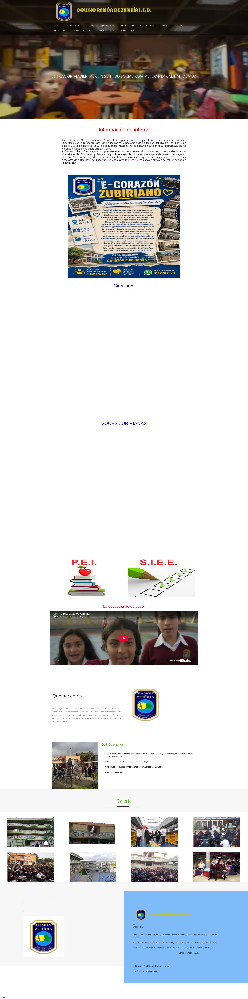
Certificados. (59, 30)
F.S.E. (180, 25)
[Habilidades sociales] (217, 864)
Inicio (56, 25)
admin (2, 997)
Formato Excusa (107, 30)
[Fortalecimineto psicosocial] (93, 829)
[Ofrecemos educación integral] (217, 829)
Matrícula (167, 25)
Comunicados (108, 25)
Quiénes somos (71, 25)
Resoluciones (127, 25)
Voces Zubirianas (148, 25)
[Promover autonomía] (31, 864)
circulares (90, 25)
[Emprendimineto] (155, 864)
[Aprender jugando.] (93, 864)
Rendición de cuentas (83, 30)
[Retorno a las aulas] (31, 829)
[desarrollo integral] (155, 829)
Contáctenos (128, 30)
